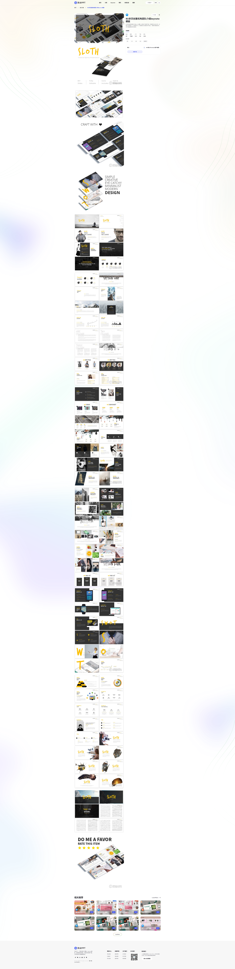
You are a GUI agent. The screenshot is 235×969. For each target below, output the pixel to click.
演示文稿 (82, 7)
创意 (136, 41)
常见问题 (109, 954)
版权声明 (116, 954)
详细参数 (127, 30)
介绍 (132, 41)
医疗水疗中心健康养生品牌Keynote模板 (109, 912)
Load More (155, 897)
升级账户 (109, 956)
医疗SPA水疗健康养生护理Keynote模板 (153, 928)
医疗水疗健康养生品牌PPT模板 (128, 912)
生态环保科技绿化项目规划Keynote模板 (87, 928)
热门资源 (124, 956)
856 (155, 14)
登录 (156, 2)
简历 (120, 2)
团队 (127, 41)
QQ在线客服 (147, 958)
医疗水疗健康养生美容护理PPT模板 (129, 928)
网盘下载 (135, 51)
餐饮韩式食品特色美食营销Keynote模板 (87, 912)
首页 (100, 2)
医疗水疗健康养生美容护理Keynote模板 (109, 928)
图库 (134, 2)
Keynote (113, 2)
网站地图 (124, 958)
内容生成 (127, 2)
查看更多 (145, 41)
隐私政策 (116, 956)
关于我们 (124, 954)
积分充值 (109, 958)
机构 (140, 41)
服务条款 (116, 958)
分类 (106, 2)
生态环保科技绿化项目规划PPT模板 (151, 912)
